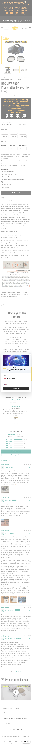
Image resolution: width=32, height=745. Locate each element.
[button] (16, 378)
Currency (5, 375)
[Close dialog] (30, 354)
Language (5, 382)
